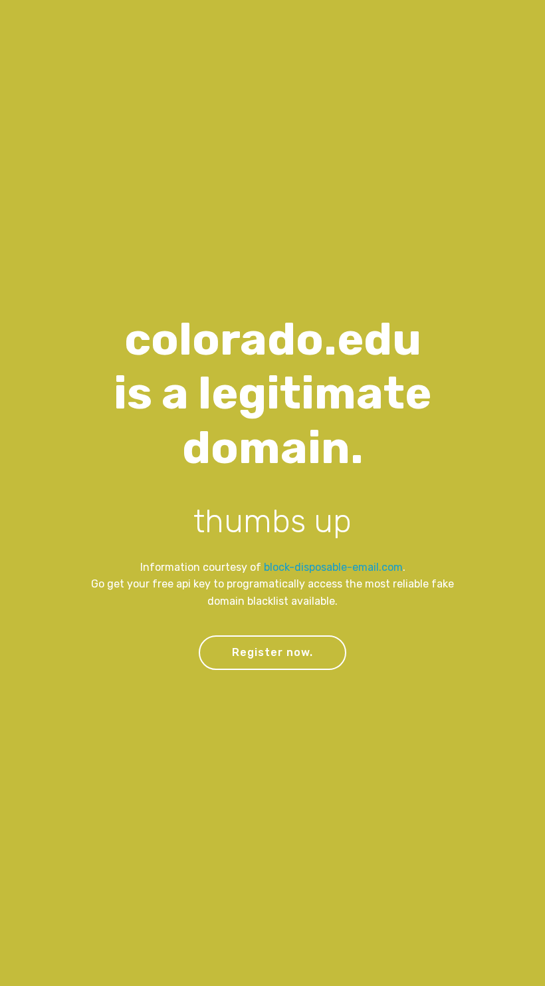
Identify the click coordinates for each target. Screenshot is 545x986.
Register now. (272, 652)
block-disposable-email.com (333, 567)
